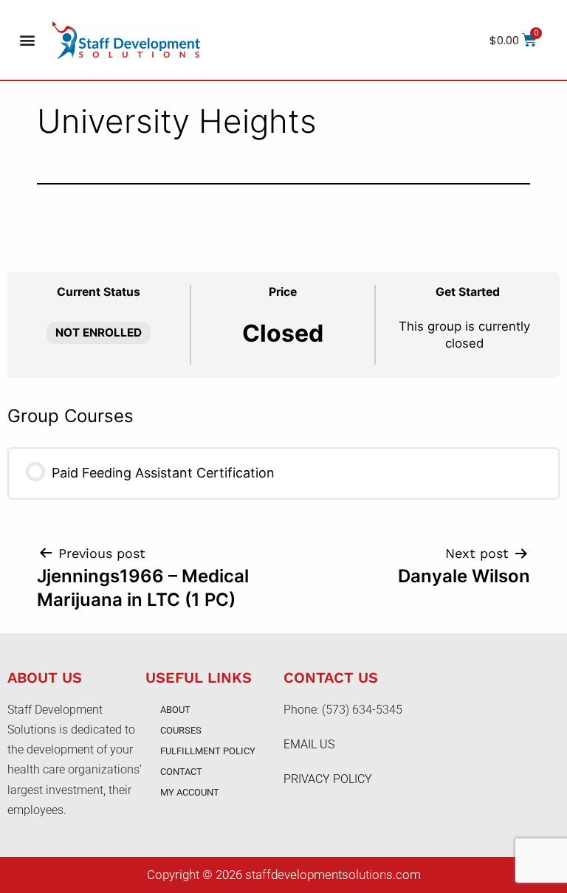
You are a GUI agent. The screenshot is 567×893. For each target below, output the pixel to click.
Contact (181, 771)
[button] (27, 40)
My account (189, 792)
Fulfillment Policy (207, 750)
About (175, 709)
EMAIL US (309, 744)
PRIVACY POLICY (328, 779)
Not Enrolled (98, 332)
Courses (181, 730)
